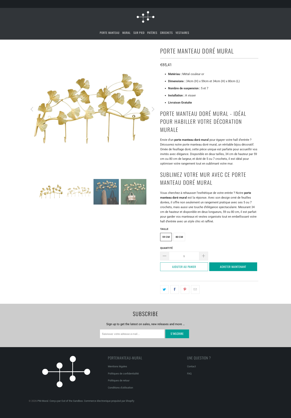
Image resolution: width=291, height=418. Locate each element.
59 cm (166, 236)
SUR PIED (139, 32)
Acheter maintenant (233, 267)
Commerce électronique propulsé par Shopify (109, 400)
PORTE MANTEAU (110, 32)
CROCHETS (166, 32)
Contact (191, 366)
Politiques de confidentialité (123, 373)
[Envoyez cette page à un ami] (195, 289)
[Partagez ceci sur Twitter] (164, 289)
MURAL (126, 32)
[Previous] (32, 109)
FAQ (189, 373)
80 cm (179, 236)
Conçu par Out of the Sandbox (66, 400)
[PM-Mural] (145, 17)
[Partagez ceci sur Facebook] (174, 289)
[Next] (152, 109)
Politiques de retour (118, 380)
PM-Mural (42, 400)
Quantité (166, 248)
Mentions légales (117, 366)
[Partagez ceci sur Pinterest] (185, 289)
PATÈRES (152, 32)
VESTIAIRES (182, 32)
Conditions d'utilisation (120, 387)
